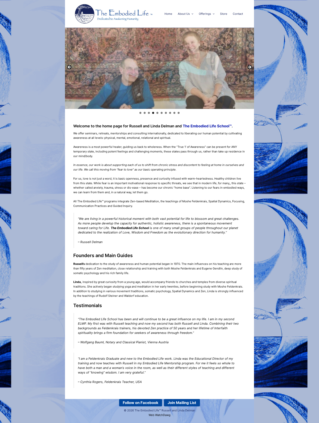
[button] (191, 13)
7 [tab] (166, 113)
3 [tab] (149, 113)
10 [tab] (179, 113)
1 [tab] (140, 113)
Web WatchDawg (159, 415)
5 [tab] (157, 113)
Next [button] (249, 67)
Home (168, 14)
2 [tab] (145, 113)
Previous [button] (69, 67)
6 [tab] (162, 113)
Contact (238, 14)
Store (223, 14)
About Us (184, 14)
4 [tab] (153, 113)
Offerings (205, 14)
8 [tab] (170, 113)
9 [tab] (174, 113)
